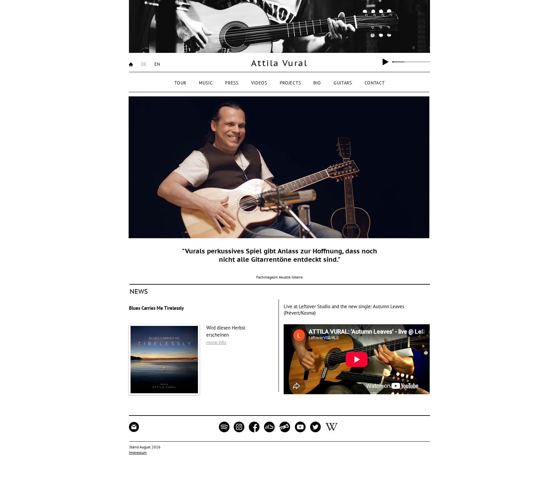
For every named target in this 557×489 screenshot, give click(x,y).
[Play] (385, 62)
